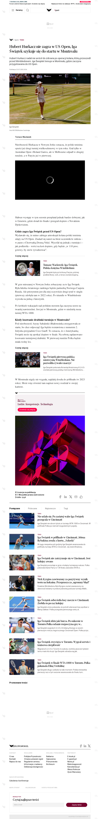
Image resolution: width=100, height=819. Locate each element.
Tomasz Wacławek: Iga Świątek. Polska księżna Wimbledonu (60, 266)
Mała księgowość (74, 764)
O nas (11, 756)
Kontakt (12, 759)
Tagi (66, 508)
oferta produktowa (49, 787)
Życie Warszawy (74, 772)
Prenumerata (51, 762)
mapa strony (14, 787)
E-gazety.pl (72, 759)
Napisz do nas (15, 762)
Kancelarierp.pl (73, 767)
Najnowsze (50, 508)
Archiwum (50, 764)
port (56, 10)
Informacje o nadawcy (33, 764)
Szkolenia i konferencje (19, 781)
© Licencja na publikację (25, 492)
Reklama (50, 756)
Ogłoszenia (51, 759)
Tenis (22, 40)
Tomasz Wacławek (23, 137)
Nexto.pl (70, 762)
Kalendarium (31, 787)
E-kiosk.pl (71, 756)
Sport (16, 40)
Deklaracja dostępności (33, 767)
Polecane (32, 508)
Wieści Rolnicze (73, 769)
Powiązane (14, 508)
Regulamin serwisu (32, 762)
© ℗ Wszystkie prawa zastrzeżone (29, 495)
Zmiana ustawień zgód (33, 759)
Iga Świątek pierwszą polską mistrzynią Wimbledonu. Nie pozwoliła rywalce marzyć (59, 360)
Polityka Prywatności (32, 756)
